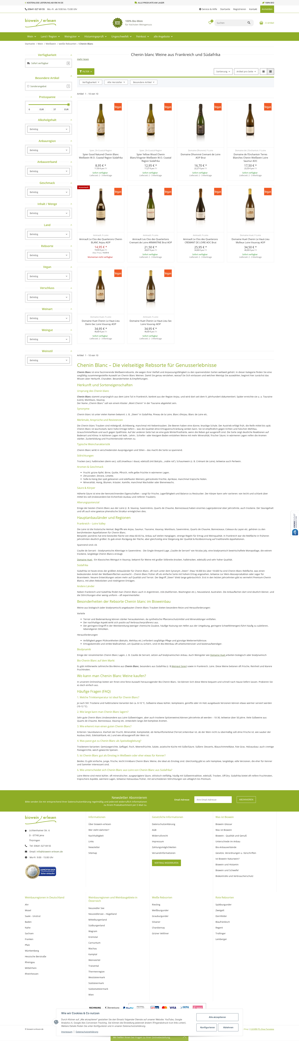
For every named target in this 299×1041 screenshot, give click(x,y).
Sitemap (92, 852)
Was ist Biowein (224, 829)
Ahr (27, 904)
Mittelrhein (31, 967)
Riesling (156, 904)
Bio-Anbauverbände (226, 847)
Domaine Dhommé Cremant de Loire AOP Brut (200, 156)
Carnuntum (94, 942)
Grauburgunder (160, 916)
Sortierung (221, 71)
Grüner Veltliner (160, 933)
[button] (208, 9)
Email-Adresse (181, 799)
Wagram (92, 931)
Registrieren (239, 9)
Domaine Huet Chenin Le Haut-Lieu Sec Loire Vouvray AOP (151, 322)
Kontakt (253, 9)
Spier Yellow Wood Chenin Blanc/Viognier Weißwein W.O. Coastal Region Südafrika (150, 157)
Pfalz (27, 944)
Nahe (28, 927)
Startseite (225, 9)
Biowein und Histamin (227, 864)
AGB (154, 829)
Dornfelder (221, 916)
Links (91, 841)
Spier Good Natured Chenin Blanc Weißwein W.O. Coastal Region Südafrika (101, 156)
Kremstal (93, 936)
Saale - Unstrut (32, 916)
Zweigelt (220, 910)
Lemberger (221, 939)
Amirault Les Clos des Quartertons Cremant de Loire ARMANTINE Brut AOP (150, 241)
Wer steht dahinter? (98, 829)
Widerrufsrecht (160, 835)
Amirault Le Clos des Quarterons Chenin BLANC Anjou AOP (100, 241)
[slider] (68, 104)
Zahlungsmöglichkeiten (164, 847)
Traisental (93, 965)
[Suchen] (250, 23)
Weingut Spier (179, 666)
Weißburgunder (160, 910)
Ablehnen (228, 1027)
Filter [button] (86, 71)
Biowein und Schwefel (227, 870)
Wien (91, 994)
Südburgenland (96, 925)
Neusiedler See (96, 908)
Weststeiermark (96, 977)
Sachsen (29, 933)
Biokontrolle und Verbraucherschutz (234, 876)
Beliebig (34, 129)
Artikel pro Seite (245, 71)
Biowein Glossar (224, 824)
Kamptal (92, 954)
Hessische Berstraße (35, 956)
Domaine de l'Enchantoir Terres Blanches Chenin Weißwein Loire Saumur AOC (250, 157)
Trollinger (221, 933)
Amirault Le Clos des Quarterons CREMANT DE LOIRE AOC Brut (200, 241)
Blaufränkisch (223, 921)
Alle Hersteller (114, 82)
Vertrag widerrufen (166, 862)
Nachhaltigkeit (96, 835)
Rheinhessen (31, 973)
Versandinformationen (164, 852)
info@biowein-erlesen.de (50, 851)
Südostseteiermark (98, 988)
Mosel (28, 910)
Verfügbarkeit (89, 82)
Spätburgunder (224, 904)
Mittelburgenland (97, 919)
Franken (29, 939)
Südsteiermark (96, 983)
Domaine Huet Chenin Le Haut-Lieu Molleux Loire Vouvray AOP (250, 241)
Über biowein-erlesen (99, 824)
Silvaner (156, 921)
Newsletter (94, 847)
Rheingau (30, 962)
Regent (219, 927)
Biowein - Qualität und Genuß (231, 835)
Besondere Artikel (142, 82)
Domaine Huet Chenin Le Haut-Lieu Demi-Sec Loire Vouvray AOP (101, 322)
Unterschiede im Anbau (228, 841)
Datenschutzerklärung (87, 1031)
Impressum (66, 1031)
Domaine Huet (85, 559)
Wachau (92, 948)
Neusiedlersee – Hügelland (102, 913)
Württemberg (32, 950)
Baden (28, 921)
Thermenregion (96, 971)
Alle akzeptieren (217, 1017)
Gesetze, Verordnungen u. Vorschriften (236, 852)
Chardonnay (158, 927)
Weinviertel (94, 960)
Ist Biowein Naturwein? (228, 858)
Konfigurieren (207, 1027)
